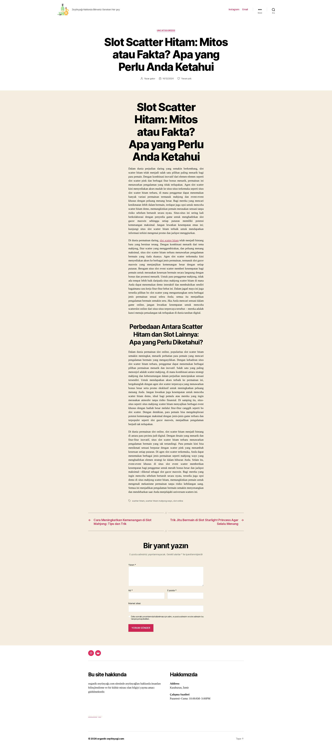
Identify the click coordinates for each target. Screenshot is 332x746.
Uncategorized (166, 30)
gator (152, 78)
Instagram (234, 9)
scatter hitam (138, 501)
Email (245, 9)
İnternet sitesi (134, 603)
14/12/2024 (168, 78)
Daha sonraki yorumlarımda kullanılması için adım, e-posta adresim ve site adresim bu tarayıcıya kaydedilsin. (167, 617)
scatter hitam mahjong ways (159, 501)
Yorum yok (186, 78)
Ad (130, 590)
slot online (178, 501)
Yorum (132, 565)
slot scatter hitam (169, 240)
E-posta (172, 590)
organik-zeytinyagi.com (110, 738)
